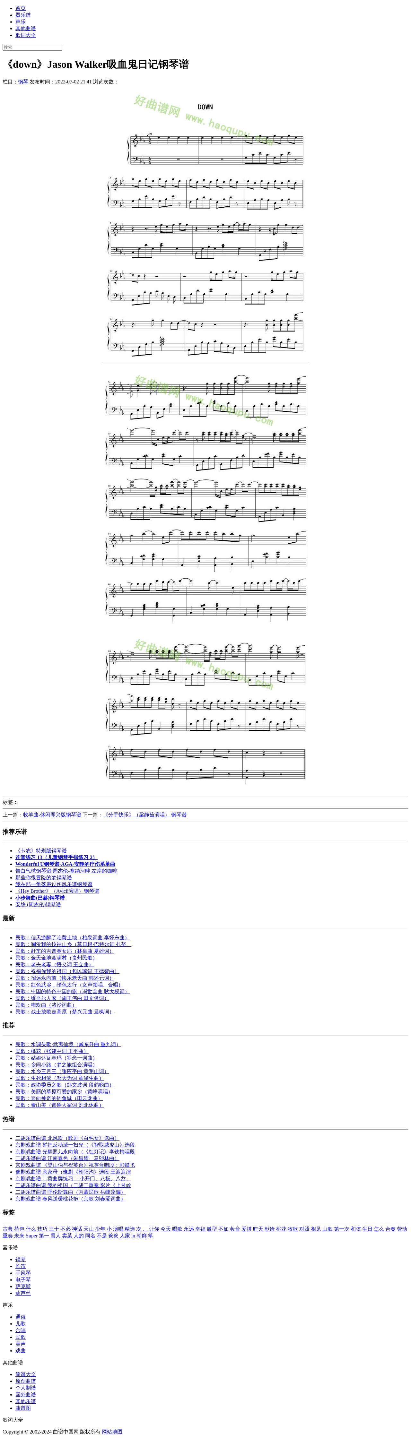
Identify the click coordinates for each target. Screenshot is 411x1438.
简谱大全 (25, 1374)
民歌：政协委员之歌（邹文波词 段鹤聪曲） (64, 1085)
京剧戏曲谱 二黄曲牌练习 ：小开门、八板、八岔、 (73, 1178)
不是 (102, 1235)
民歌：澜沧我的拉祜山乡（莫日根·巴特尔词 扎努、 (73, 944)
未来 (19, 1235)
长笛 (20, 1266)
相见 (316, 1229)
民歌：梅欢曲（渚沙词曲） (46, 1005)
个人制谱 (25, 1388)
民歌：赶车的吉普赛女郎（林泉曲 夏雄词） (64, 951)
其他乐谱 (25, 1401)
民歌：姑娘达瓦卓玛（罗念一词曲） (56, 1058)
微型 (212, 1229)
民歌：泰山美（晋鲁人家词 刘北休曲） (59, 1105)
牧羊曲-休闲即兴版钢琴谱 (52, 814)
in (133, 1235)
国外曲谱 (25, 1394)
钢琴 (23, 81)
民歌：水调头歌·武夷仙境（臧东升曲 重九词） (68, 1044)
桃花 (281, 1229)
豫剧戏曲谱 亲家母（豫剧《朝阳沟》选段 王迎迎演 (73, 1172)
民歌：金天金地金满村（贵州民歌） (56, 957)
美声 (20, 1344)
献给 (270, 1229)
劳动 (402, 1229)
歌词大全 (25, 35)
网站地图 (112, 1431)
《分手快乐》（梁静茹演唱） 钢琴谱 (145, 814)
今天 (166, 1229)
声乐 (20, 21)
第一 (44, 1235)
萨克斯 (23, 1286)
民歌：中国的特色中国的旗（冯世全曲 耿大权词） (72, 991)
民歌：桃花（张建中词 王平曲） (52, 1051)
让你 (154, 1229)
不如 (223, 1229)
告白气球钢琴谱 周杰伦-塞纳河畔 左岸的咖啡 (66, 871)
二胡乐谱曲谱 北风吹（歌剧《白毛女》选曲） (67, 1138)
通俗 (20, 1317)
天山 (88, 1229)
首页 (20, 8)
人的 (79, 1235)
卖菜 (67, 1235)
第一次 (341, 1229)
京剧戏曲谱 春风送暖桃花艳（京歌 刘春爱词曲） (70, 1198)
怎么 (379, 1229)
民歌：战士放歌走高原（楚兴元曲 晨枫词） (64, 1011)
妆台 (235, 1229)
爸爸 (113, 1235)
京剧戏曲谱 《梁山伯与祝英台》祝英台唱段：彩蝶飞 (75, 1165)
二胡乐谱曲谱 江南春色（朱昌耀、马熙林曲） (67, 1158)
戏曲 (20, 1350)
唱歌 (177, 1229)
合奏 (390, 1229)
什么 (31, 1229)
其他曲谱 (25, 28)
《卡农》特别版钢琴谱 (41, 850)
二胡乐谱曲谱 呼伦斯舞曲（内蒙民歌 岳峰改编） (70, 1192)
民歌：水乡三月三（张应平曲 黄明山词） (62, 1071)
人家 (125, 1235)
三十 (54, 1229)
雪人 (55, 1235)
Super (32, 1235)
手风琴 (23, 1273)
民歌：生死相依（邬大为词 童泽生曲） (59, 1078)
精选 (130, 1229)
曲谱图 (23, 1408)
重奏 (8, 1235)
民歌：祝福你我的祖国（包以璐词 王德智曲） (67, 971)
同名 (90, 1235)
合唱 (20, 1330)
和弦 (356, 1229)
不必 (65, 1229)
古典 (8, 1229)
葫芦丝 (23, 1293)
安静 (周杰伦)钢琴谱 (38, 904)
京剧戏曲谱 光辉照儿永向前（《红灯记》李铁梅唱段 (75, 1151)
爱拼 (246, 1229)
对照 (304, 1229)
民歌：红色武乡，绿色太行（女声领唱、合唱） (69, 984)
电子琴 (23, 1279)
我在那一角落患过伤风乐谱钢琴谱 (53, 884)
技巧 (42, 1229)
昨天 (258, 1229)
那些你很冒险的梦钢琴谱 (43, 877)
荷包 (19, 1229)
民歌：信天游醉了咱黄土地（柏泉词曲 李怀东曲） (72, 937)
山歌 (327, 1229)
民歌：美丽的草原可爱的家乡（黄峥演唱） (64, 1091)
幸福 (200, 1229)
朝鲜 (141, 1235)
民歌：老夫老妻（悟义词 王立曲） (54, 964)
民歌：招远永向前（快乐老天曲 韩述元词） (64, 978)
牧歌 (293, 1229)
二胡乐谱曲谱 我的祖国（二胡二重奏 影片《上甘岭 (73, 1185)
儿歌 (20, 1323)
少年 (100, 1229)
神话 (77, 1229)
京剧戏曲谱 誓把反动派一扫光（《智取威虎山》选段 (75, 1145)
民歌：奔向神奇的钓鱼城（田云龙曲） (59, 1098)
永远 (189, 1229)
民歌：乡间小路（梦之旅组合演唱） (56, 1064)
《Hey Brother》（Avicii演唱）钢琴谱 (57, 891)
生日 (367, 1229)
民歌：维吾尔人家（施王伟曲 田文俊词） (62, 998)
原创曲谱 (25, 1381)
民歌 (20, 1337)
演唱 (118, 1229)
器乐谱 (23, 15)
